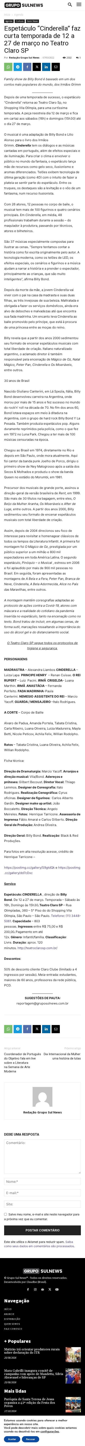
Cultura (20, 21)
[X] (37, 67)
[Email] (56, 67)
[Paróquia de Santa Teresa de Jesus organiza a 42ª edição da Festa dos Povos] (73, 1404)
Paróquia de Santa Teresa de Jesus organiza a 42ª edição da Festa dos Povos (29, 1402)
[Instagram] (35, 1289)
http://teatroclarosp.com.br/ (37, 948)
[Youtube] (57, 1289)
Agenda (18, 14)
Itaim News (32, 21)
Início (7, 14)
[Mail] (42, 1289)
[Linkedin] (46, 67)
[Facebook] (27, 67)
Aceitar (12, 1439)
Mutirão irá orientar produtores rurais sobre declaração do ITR (32, 1351)
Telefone (57, 916)
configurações (49, 1431)
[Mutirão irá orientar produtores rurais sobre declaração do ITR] (73, 1354)
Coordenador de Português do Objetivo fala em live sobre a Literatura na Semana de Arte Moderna (22, 1062)
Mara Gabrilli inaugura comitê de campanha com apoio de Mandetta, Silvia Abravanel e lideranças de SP (33, 1374)
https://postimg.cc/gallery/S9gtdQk (29, 867)
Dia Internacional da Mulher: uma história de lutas (62, 1056)
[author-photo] (42, 1106)
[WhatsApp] (8, 67)
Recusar (30, 1439)
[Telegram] (18, 67)
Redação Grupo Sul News (24, 57)
